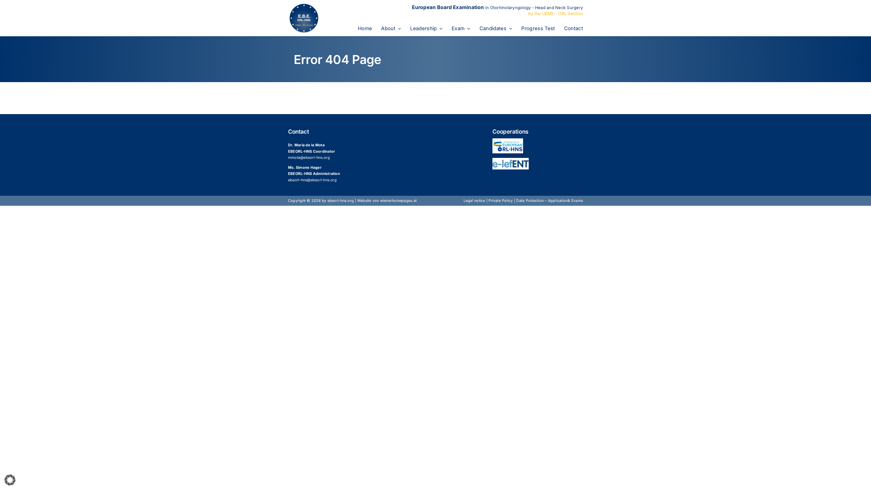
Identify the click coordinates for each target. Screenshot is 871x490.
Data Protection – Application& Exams (549, 200)
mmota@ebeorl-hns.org (309, 157)
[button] (10, 480)
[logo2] (510, 159)
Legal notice (474, 200)
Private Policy (501, 200)
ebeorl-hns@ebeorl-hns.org (312, 180)
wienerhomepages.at (398, 200)
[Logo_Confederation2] (507, 140)
